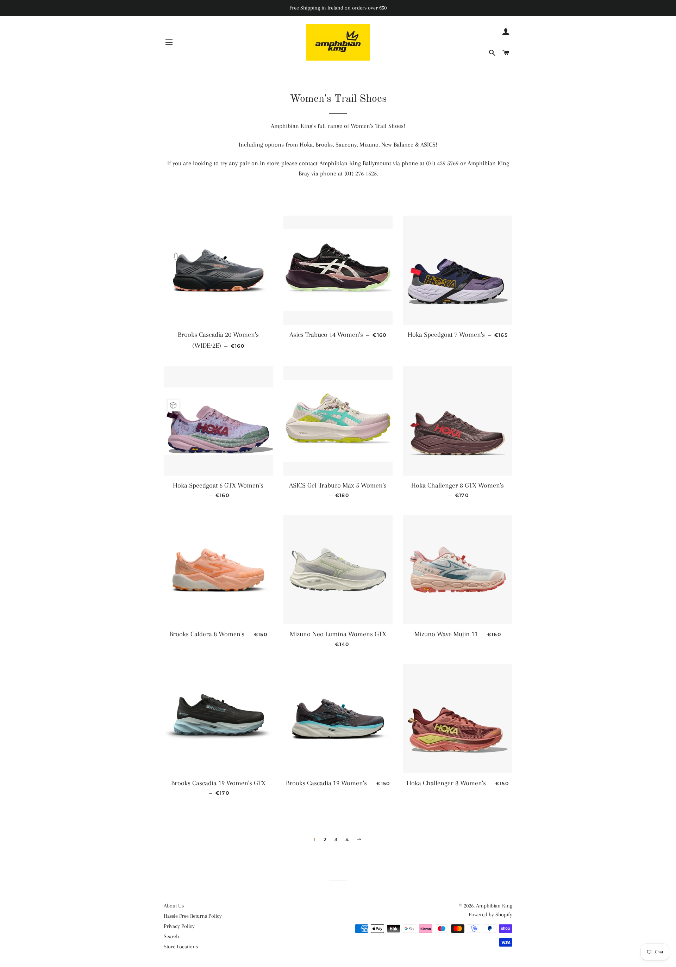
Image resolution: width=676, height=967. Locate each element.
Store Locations (181, 946)
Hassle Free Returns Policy (193, 916)
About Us (174, 906)
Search (171, 936)
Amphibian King (494, 906)
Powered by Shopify (490, 914)
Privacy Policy (179, 926)
